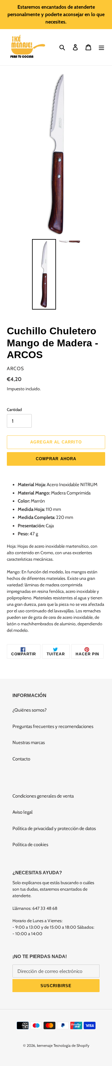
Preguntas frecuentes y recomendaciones (52, 726)
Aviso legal (22, 812)
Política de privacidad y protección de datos (54, 828)
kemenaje (45, 1045)
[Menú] (101, 47)
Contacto (21, 759)
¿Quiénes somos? (29, 710)
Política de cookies (30, 844)
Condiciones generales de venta (43, 796)
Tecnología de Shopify (71, 1045)
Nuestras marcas (28, 742)
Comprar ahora (56, 458)
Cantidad (14, 409)
